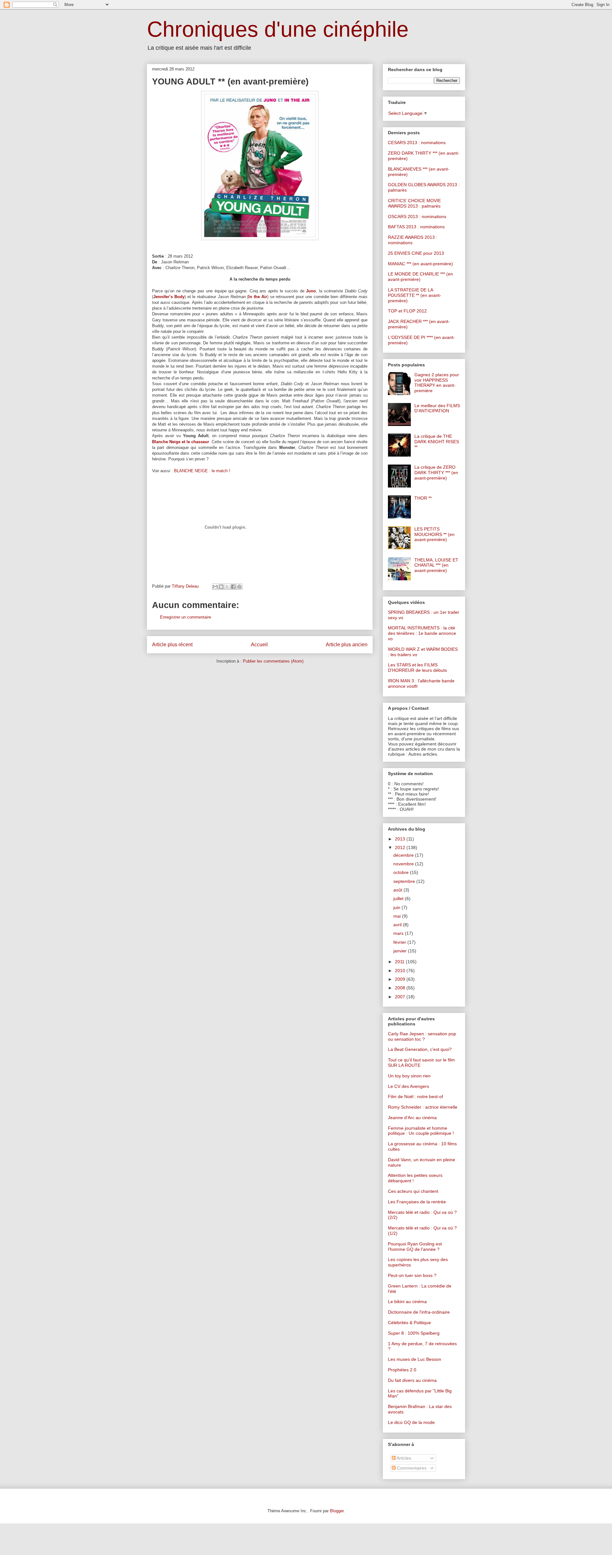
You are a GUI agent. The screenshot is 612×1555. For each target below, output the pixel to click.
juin (397, 907)
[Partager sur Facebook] (233, 586)
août (398, 889)
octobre (401, 872)
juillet (399, 898)
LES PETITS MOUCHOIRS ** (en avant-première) (434, 534)
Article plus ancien (347, 644)
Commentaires (411, 1468)
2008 (400, 987)
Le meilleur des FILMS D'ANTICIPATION (437, 408)
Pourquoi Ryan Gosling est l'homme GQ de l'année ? (415, 1246)
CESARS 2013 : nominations (417, 142)
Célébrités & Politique (409, 1322)
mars (399, 933)
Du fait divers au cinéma (412, 1380)
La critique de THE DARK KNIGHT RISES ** (436, 442)
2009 (400, 979)
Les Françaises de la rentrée (417, 1201)
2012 (400, 847)
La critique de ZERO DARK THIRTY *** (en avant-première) (436, 472)
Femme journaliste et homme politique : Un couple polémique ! (421, 1131)
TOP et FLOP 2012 (407, 310)
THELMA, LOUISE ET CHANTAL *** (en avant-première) (436, 565)
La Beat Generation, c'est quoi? (420, 1049)
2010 (400, 970)
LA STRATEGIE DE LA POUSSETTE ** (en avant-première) (414, 295)
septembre (404, 881)
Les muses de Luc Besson (414, 1359)
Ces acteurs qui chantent (413, 1191)
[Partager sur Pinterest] (239, 586)
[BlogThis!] (221, 586)
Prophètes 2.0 (402, 1369)
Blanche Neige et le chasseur (180, 441)
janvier (400, 950)
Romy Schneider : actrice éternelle (422, 1107)
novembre (404, 863)
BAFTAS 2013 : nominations (416, 226)
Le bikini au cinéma (407, 1301)
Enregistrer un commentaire (185, 617)
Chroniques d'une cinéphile (278, 29)
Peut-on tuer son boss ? (412, 1275)
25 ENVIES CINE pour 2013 (416, 253)
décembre (404, 855)
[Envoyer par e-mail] (215, 586)
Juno (311, 291)
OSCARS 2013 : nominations (417, 216)
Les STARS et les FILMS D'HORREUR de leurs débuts (417, 667)
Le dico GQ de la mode (411, 1422)
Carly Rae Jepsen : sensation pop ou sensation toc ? (422, 1036)
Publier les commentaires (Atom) (273, 661)
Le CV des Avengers (408, 1086)
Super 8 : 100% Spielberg (414, 1333)
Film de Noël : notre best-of (415, 1096)
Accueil (259, 644)
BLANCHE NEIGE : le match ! (202, 470)
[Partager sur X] (227, 586)
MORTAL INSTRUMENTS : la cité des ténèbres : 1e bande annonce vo (422, 633)
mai (397, 916)
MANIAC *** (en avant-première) (420, 263)
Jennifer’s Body (169, 296)
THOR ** (423, 498)
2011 (400, 961)
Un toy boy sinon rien (409, 1075)
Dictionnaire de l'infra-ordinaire (419, 1312)
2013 (400, 838)
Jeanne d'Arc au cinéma (412, 1117)
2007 (400, 996)
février (400, 942)
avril (398, 924)
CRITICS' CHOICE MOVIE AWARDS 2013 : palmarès (414, 203)
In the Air (257, 296)
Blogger (337, 1510)
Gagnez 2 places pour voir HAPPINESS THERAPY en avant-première (436, 382)
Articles (403, 1458)
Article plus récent (172, 644)
